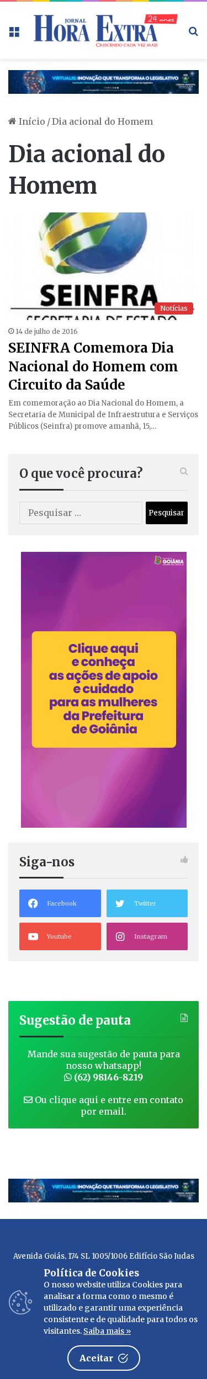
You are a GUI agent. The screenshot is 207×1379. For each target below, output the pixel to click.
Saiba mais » (107, 1331)
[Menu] (13, 34)
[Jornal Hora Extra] (103, 30)
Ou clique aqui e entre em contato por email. (108, 1105)
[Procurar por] (193, 34)
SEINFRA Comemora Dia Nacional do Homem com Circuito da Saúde (93, 366)
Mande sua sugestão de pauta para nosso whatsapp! (104, 1065)
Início (31, 121)
